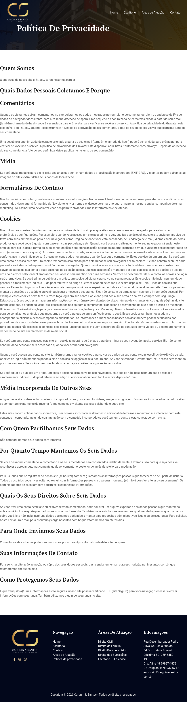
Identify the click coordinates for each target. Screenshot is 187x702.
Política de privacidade (67, 659)
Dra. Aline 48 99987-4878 (160, 663)
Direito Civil (105, 641)
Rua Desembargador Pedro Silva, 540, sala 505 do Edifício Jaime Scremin (161, 646)
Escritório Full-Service (112, 659)
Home (114, 12)
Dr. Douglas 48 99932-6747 (161, 668)
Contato (175, 12)
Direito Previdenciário (111, 650)
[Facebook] (14, 659)
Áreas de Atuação (153, 12)
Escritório (130, 12)
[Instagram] (20, 659)
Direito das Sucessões (112, 655)
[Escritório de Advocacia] (18, 12)
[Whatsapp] (25, 659)
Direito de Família (109, 646)
